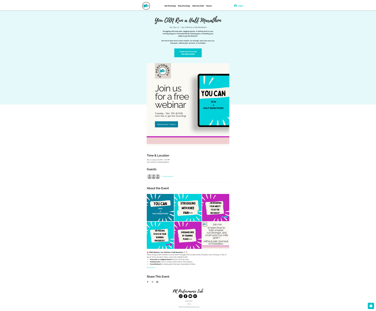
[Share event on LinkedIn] (157, 282)
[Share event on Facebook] (148, 282)
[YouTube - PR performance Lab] (190, 296)
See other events (188, 54)
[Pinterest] (195, 296)
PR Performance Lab (188, 291)
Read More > (151, 267)
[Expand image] (160, 207)
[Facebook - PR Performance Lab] (185, 296)
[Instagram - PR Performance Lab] (181, 296)
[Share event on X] (152, 282)
